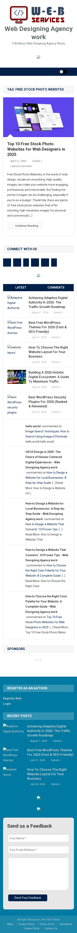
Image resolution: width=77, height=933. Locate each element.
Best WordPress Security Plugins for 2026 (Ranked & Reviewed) (48, 401)
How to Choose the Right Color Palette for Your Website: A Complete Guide (45, 570)
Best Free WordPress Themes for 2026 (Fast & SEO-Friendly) (48, 327)
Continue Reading (26, 225)
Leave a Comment (21, 166)
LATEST (20, 287)
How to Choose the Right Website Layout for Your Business (48, 351)
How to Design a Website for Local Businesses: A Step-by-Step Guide (46, 477)
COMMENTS (55, 287)
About (10, 924)
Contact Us (51, 928)
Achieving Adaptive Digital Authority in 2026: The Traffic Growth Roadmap (48, 302)
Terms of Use (47, 924)
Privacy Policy (26, 924)
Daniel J (37, 161)
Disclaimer (66, 924)
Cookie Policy (31, 928)
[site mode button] (63, 72)
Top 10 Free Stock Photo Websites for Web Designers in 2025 (36, 149)
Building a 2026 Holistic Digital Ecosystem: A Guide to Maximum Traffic (49, 376)
